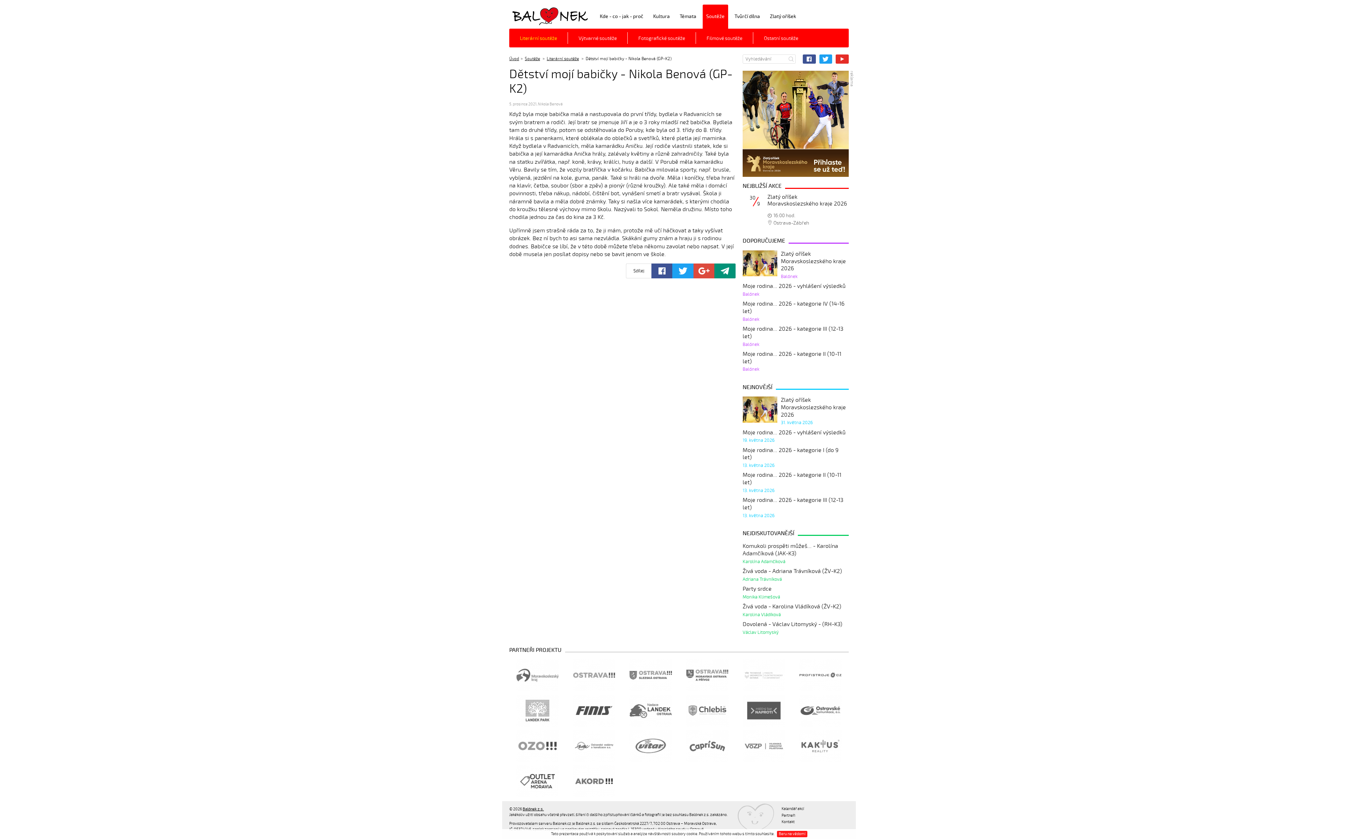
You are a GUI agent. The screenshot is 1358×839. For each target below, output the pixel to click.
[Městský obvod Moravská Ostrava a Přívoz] (707, 675)
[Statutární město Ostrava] (594, 675)
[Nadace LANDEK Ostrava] (650, 711)
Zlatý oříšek (783, 16)
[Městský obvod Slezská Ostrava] (650, 675)
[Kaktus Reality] (820, 746)
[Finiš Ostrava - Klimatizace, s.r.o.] (594, 711)
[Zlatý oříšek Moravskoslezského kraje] (796, 124)
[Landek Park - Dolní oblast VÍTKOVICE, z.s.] (537, 711)
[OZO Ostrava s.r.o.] (537, 746)
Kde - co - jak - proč (621, 16)
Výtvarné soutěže (598, 38)
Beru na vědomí (792, 834)
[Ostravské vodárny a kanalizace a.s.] (594, 746)
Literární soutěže (538, 38)
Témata (688, 16)
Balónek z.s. (528, 15)
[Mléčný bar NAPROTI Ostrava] (764, 711)
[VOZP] (764, 746)
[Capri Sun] (707, 746)
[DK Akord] (594, 781)
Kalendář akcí (793, 808)
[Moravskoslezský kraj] (537, 675)
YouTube (842, 59)
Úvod (514, 58)
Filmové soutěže (724, 38)
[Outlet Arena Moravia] (537, 781)
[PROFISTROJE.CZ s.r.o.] (820, 675)
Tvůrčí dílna (747, 16)
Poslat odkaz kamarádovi (725, 271)
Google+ (703, 271)
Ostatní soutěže (781, 38)
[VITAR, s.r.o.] (650, 746)
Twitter (825, 59)
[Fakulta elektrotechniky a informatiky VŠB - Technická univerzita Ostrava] (764, 675)
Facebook (809, 59)
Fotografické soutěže (661, 38)
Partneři (788, 815)
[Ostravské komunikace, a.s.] (820, 711)
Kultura (661, 16)
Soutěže (715, 16)
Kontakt (788, 822)
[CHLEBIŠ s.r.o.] (707, 711)
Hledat (791, 59)
